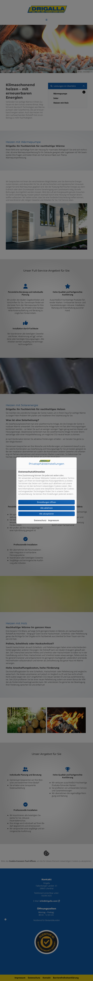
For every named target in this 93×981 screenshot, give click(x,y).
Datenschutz (40, 520)
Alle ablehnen (46, 508)
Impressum (53, 520)
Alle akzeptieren (46, 513)
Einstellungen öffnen (46, 502)
